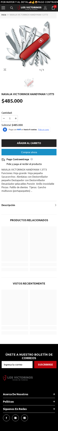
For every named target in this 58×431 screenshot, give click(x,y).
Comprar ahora (29, 152)
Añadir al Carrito (29, 143)
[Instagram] (15, 418)
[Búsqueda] (12, 8)
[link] (14, 264)
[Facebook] (6, 418)
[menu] (3, 8)
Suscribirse (45, 364)
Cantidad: (6, 112)
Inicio (3, 15)
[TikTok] (24, 418)
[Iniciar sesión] (45, 7)
